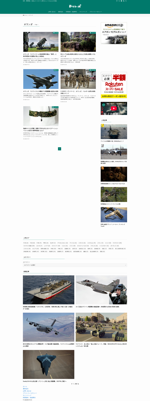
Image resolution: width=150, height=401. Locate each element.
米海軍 (35, 251)
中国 (53, 248)
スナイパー (56, 245)
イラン (100, 243)
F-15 (26, 243)
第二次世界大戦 (120, 248)
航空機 (68, 251)
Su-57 (53, 243)
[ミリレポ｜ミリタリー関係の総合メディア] (75, 6)
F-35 (39, 243)
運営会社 (25, 388)
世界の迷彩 (45, 248)
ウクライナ (117, 243)
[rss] (124, 1)
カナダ (39, 245)
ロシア (35, 248)
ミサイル (27, 248)
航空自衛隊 (78, 251)
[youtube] (121, 1)
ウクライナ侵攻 (29, 245)
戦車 (90, 248)
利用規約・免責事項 (29, 397)
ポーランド (115, 245)
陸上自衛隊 (94, 251)
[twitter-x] (119, 1)
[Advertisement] (114, 58)
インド (108, 243)
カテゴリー (26, 262)
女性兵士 (82, 248)
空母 (111, 248)
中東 (60, 248)
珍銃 (104, 248)
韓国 (102, 251)
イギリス (82, 243)
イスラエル (91, 243)
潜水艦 (97, 248)
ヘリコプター (104, 245)
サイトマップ (27, 395)
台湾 (74, 248)
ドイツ (72, 245)
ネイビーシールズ (83, 245)
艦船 (86, 251)
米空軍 (44, 251)
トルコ (65, 245)
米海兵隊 (27, 251)
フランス (94, 245)
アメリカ (73, 243)
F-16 (32, 243)
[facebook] (117, 1)
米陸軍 (52, 251)
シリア (47, 245)
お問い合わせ (27, 391)
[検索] (126, 1)
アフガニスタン (63, 243)
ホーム (25, 386)
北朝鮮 (67, 248)
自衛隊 (60, 251)
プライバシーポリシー (30, 393)
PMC (45, 243)
